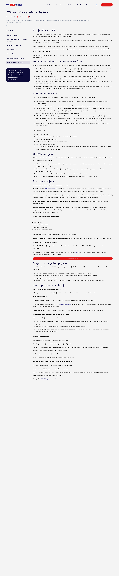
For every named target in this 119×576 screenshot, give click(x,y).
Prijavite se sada (106, 4)
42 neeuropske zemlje (64, 304)
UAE (62, 49)
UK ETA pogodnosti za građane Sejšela (17, 40)
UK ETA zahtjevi (12, 49)
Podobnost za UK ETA (14, 45)
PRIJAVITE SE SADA (12, 79)
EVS (35, 195)
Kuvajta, (41, 49)
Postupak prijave (12, 54)
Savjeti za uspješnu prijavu (15, 58)
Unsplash (57, 379)
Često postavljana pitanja (15, 62)
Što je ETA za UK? (13, 35)
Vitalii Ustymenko (46, 379)
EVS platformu (50, 188)
